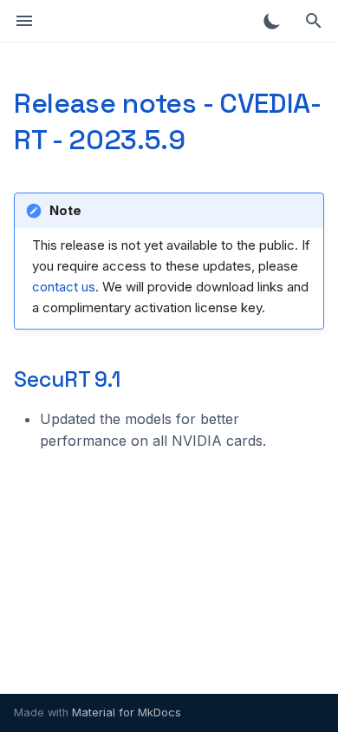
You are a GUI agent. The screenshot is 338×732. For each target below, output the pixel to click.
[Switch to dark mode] (272, 20)
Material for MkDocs (126, 712)
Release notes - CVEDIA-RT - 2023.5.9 (168, 121)
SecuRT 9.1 (67, 379)
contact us (63, 286)
